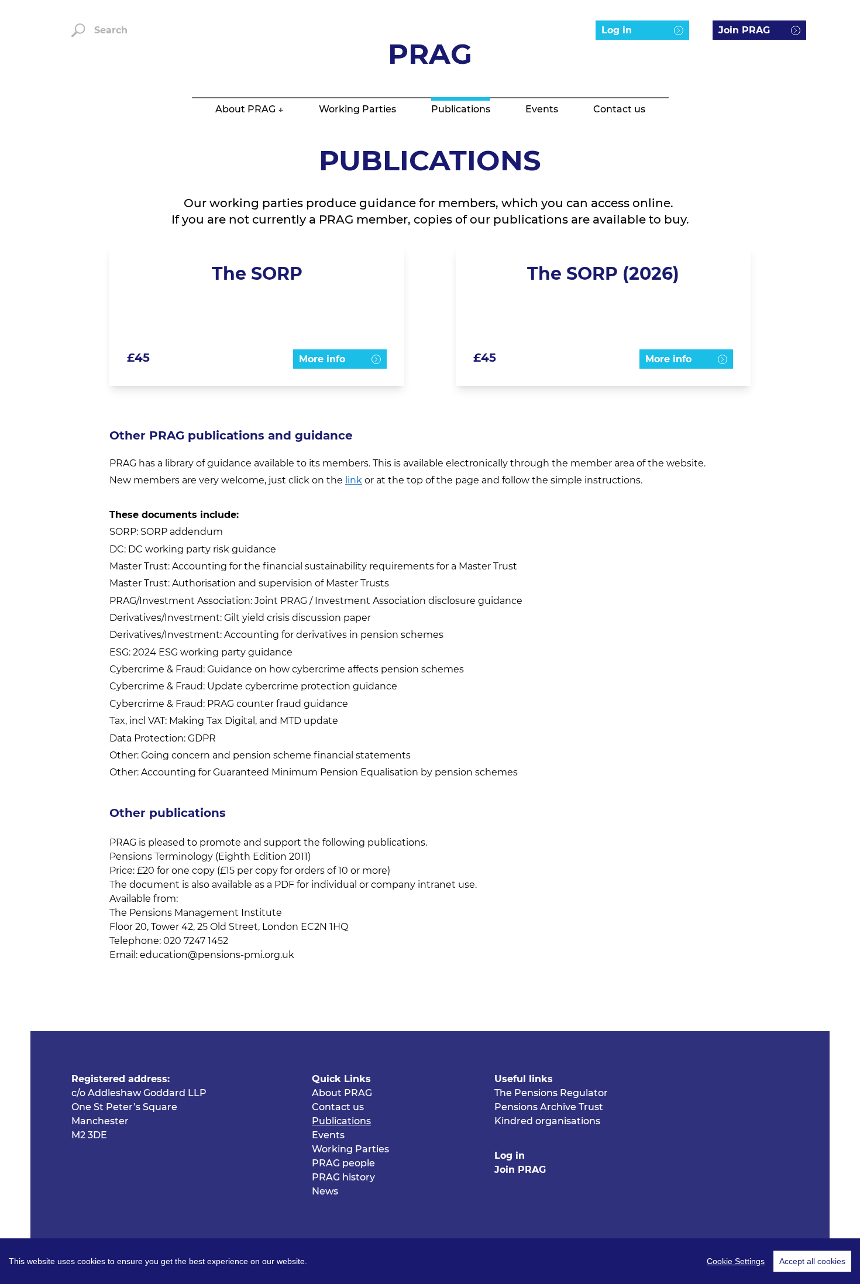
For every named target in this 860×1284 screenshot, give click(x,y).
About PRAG (342, 1092)
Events (541, 109)
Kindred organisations (547, 1121)
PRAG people (343, 1163)
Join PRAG (744, 30)
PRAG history (343, 1177)
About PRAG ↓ (249, 109)
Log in (616, 30)
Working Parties (357, 109)
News (325, 1191)
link (353, 480)
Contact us (619, 109)
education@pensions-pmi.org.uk (217, 954)
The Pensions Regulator (551, 1092)
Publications (460, 109)
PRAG (430, 54)
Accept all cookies (812, 1261)
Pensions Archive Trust (548, 1107)
